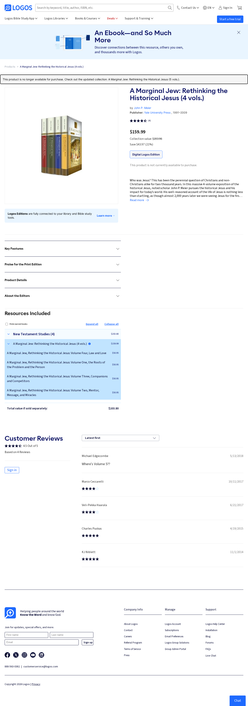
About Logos (131, 624)
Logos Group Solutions (177, 642)
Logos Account (173, 624)
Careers (128, 636)
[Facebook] (7, 655)
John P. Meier (142, 107)
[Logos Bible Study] (18, 8)
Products (10, 67)
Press (126, 655)
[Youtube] (33, 655)
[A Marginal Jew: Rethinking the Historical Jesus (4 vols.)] (89, 343)
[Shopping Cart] (239, 7)
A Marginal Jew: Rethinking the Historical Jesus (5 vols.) (143, 79)
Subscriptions (172, 630)
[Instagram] (24, 655)
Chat (237, 700)
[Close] (239, 32)
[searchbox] (104, 8)
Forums (210, 642)
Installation (211, 630)
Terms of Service (132, 649)
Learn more (104, 215)
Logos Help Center (215, 624)
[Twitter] (16, 655)
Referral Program (133, 642)
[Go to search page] (170, 8)
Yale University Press (157, 112)
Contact (128, 630)
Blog (208, 636)
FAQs (208, 649)
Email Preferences (174, 636)
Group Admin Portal (175, 649)
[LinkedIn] (41, 655)
